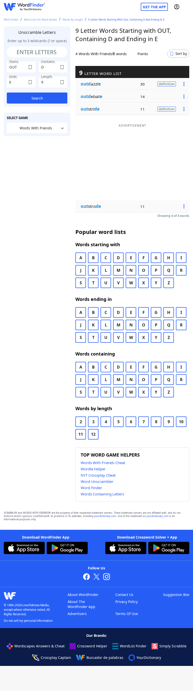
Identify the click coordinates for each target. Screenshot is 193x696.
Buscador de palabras (104, 657)
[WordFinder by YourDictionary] (24, 7)
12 (93, 434)
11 (80, 434)
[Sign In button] (176, 7)
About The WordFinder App (81, 604)
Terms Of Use (126, 613)
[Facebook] (86, 577)
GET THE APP (154, 6)
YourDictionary (148, 657)
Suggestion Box (176, 594)
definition (167, 83)
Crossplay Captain (56, 657)
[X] (96, 577)
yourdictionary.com (105, 516)
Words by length (73, 19)
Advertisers (77, 613)
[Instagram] (107, 577)
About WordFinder (83, 594)
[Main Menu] (187, 7)
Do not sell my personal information (28, 621)
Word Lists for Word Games (40, 19)
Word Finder (11, 19)
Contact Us (124, 594)
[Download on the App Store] (24, 548)
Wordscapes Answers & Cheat (39, 646)
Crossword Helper (92, 646)
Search (37, 98)
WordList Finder (133, 646)
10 (181, 421)
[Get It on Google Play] (67, 548)
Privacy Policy (126, 601)
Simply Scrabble (172, 646)
